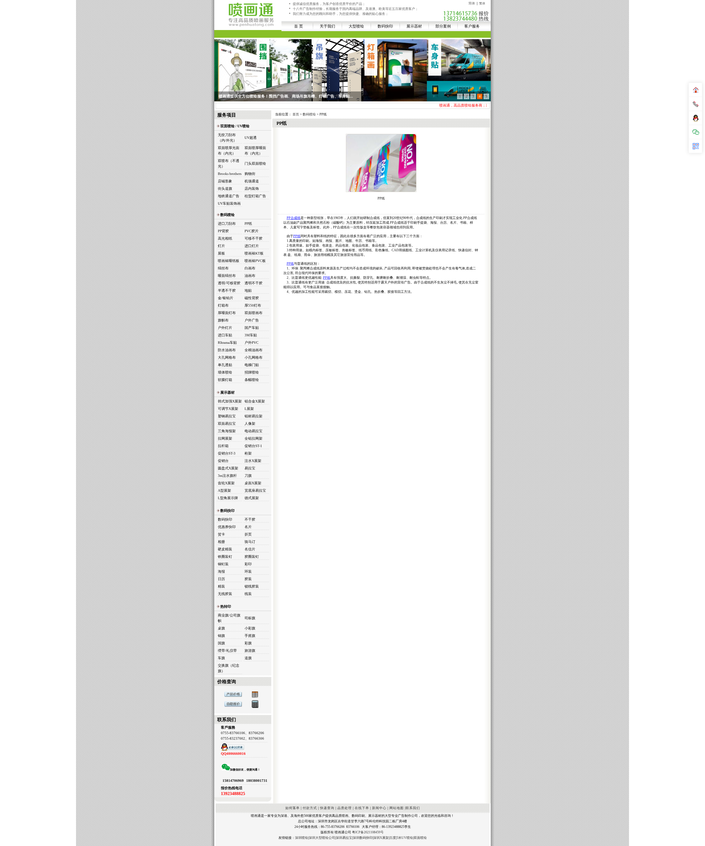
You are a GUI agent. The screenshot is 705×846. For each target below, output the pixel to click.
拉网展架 (225, 438)
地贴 (248, 290)
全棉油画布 (253, 350)
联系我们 (413, 808)
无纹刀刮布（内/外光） (227, 137)
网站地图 (396, 808)
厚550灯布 (253, 305)
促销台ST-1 (253, 446)
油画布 (250, 276)
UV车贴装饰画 (229, 203)
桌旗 (221, 628)
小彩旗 (250, 628)
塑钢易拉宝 (227, 416)
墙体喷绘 (225, 372)
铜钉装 (223, 564)
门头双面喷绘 (255, 163)
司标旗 (250, 618)
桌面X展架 (253, 483)
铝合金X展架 (255, 401)
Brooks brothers (230, 174)
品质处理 (344, 808)
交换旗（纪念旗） (228, 668)
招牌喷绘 (252, 372)
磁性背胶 (252, 298)
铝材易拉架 (253, 416)
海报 (221, 571)
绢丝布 (223, 268)
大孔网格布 (227, 357)
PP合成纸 (293, 218)
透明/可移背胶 (229, 283)
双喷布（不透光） (228, 163)
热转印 (225, 606)
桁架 (248, 453)
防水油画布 (227, 350)
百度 (392, 838)
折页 (248, 534)
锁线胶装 (252, 586)
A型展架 (224, 490)
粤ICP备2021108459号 (368, 832)
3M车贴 (251, 335)
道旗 (248, 658)
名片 (248, 527)
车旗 (221, 658)
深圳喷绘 (301, 838)
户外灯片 (225, 328)
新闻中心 (379, 808)
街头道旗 (225, 189)
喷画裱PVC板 (255, 261)
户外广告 (252, 320)
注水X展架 (253, 461)
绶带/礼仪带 (227, 650)
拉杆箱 (223, 446)
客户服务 (472, 26)
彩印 (248, 564)
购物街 (250, 174)
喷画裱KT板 (254, 253)
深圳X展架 (381, 838)
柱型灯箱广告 (255, 196)
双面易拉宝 (227, 423)
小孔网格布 (253, 357)
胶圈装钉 (252, 557)
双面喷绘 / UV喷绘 (234, 126)
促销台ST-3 (226, 453)
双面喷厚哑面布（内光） (255, 150)
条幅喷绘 (252, 380)
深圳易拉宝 (344, 838)
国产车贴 (252, 328)
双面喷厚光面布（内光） (228, 150)
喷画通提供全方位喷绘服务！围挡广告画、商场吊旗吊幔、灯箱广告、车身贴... (286, 96)
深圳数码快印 (363, 838)
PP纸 (248, 223)
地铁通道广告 (228, 196)
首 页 (298, 26)
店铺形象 (225, 181)
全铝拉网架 (253, 438)
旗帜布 (223, 320)
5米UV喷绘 (405, 838)
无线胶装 (225, 594)
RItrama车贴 (227, 342)
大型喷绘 (356, 26)
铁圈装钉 (225, 557)
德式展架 (252, 498)
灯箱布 (223, 305)
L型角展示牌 (228, 498)
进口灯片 (252, 246)
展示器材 (414, 26)
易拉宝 (250, 468)
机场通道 (252, 181)
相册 (221, 542)
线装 (248, 594)
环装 (248, 571)
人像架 (250, 423)
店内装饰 (252, 189)
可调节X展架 (228, 409)
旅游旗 (250, 650)
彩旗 (248, 643)
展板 (221, 253)
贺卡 (221, 534)
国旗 (221, 643)
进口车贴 (225, 335)
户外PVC (252, 342)
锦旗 (221, 636)
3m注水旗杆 (227, 476)
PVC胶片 (252, 231)
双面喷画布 (253, 313)
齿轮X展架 (226, 483)
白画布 (250, 268)
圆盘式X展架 (228, 468)
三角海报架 (227, 431)
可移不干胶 (253, 238)
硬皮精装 (225, 549)
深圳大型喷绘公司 (322, 838)
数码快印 (385, 26)
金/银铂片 (225, 298)
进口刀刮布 (227, 223)
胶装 (248, 579)
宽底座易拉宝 (255, 490)
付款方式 (310, 808)
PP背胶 (223, 231)
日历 (221, 579)
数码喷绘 (227, 215)
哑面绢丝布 (227, 276)
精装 (221, 586)
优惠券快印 (227, 527)
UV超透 (251, 138)
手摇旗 (250, 636)
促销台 (223, 461)
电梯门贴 (252, 365)
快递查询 (327, 808)
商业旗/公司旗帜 (229, 618)
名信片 (250, 549)
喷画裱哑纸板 (228, 261)
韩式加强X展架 (230, 401)
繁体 (482, 3)
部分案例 (443, 26)
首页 (296, 114)
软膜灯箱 (225, 380)
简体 (471, 3)
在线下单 (362, 808)
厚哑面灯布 (227, 313)
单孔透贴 (225, 365)
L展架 (249, 409)
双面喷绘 (420, 838)
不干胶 (250, 519)
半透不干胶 (227, 290)
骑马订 (250, 542)
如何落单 (292, 808)
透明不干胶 (253, 283)
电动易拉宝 (253, 431)
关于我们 (327, 26)
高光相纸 (225, 238)
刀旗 (248, 476)
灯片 (221, 246)
